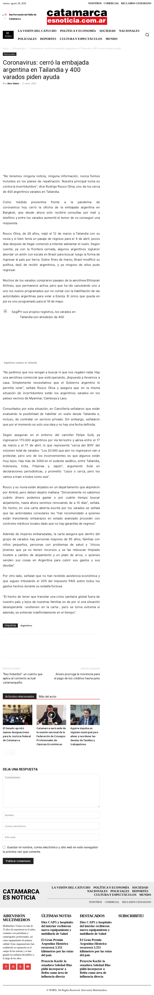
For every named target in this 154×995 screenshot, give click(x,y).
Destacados (19, 48)
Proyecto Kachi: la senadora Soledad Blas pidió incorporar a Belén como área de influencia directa (56, 968)
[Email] (44, 92)
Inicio (6, 48)
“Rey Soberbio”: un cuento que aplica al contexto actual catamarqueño (23, 678)
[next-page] (11, 752)
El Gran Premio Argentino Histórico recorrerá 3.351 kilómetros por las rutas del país (57, 947)
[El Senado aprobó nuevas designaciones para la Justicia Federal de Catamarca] (17, 715)
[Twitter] (16, 92)
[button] (147, 35)
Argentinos (26, 625)
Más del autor (48, 696)
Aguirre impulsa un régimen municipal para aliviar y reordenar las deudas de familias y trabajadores (84, 736)
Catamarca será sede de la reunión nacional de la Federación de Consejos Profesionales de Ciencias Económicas (51, 736)
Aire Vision (13, 83)
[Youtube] (28, 967)
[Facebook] (7, 92)
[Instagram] (13, 967)
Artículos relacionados (19, 696)
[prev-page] (5, 752)
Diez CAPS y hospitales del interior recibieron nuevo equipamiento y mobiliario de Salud (57, 928)
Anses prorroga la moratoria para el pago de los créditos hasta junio (77, 676)
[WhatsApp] (34, 92)
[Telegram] (25, 92)
